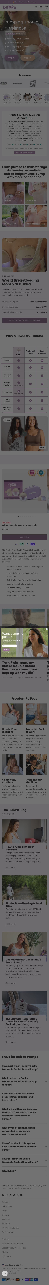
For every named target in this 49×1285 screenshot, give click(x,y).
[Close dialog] (47, 629)
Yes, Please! (6, 649)
